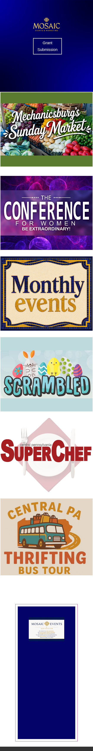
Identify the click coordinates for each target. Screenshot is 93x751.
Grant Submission (47, 46)
